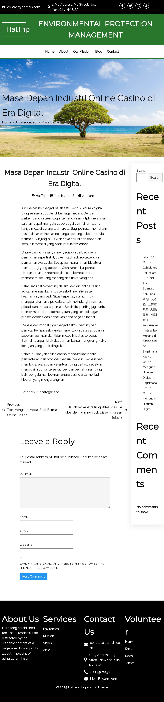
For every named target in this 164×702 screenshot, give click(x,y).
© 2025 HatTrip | (68, 687)
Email (25, 530)
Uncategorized (25, 122)
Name (25, 516)
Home (6, 122)
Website (26, 544)
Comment (28, 473)
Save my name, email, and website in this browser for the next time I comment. (63, 565)
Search (141, 170)
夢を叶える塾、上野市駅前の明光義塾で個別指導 (150, 309)
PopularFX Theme (94, 687)
